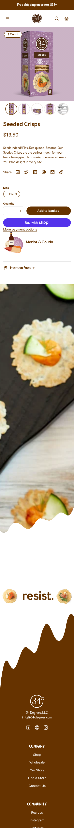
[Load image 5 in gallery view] (63, 109)
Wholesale (37, 762)
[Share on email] (52, 172)
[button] (56, 18)
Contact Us (37, 786)
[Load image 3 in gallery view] (37, 109)
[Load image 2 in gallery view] (24, 109)
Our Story (37, 770)
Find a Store (37, 778)
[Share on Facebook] (17, 172)
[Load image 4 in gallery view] (50, 109)
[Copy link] (61, 172)
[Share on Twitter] (26, 172)
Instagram (37, 820)
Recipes (37, 812)
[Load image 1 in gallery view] (11, 109)
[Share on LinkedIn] (35, 172)
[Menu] (7, 18)
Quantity (8, 203)
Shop (37, 755)
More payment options (20, 229)
